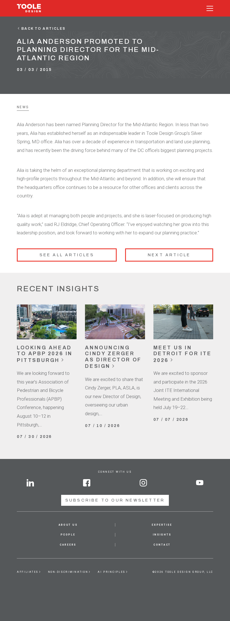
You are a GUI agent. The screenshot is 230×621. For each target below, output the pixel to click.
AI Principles (111, 572)
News (23, 107)
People (68, 534)
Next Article (169, 255)
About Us (68, 524)
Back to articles (43, 29)
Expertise (162, 524)
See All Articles (67, 255)
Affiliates (27, 572)
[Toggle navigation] (209, 8)
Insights (162, 534)
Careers (68, 544)
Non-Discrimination (68, 572)
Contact (162, 544)
